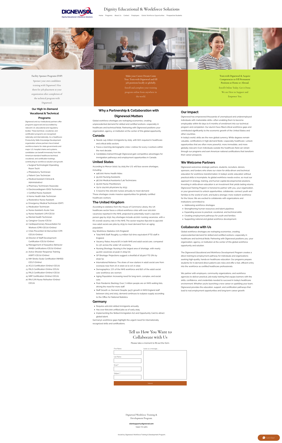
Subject (116, 373)
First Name (118, 348)
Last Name (117, 356)
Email (116, 365)
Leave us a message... (151, 348)
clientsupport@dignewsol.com (141, 424)
